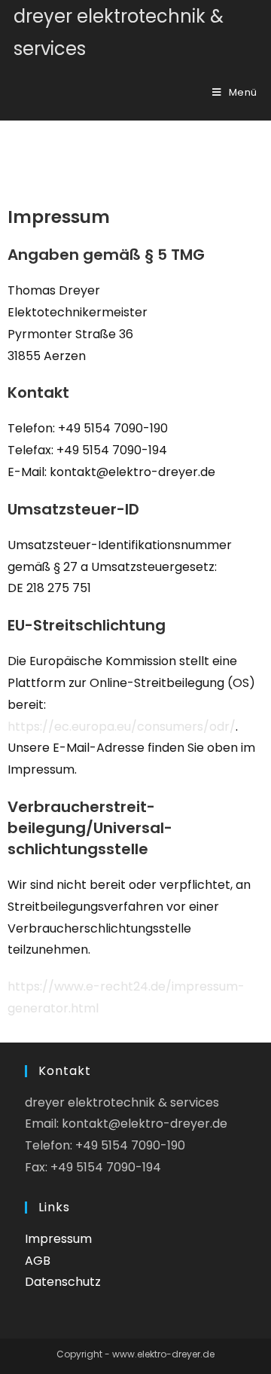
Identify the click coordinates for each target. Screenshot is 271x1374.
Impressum (58, 1238)
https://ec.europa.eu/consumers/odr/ (122, 726)
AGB (37, 1260)
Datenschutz (63, 1281)
